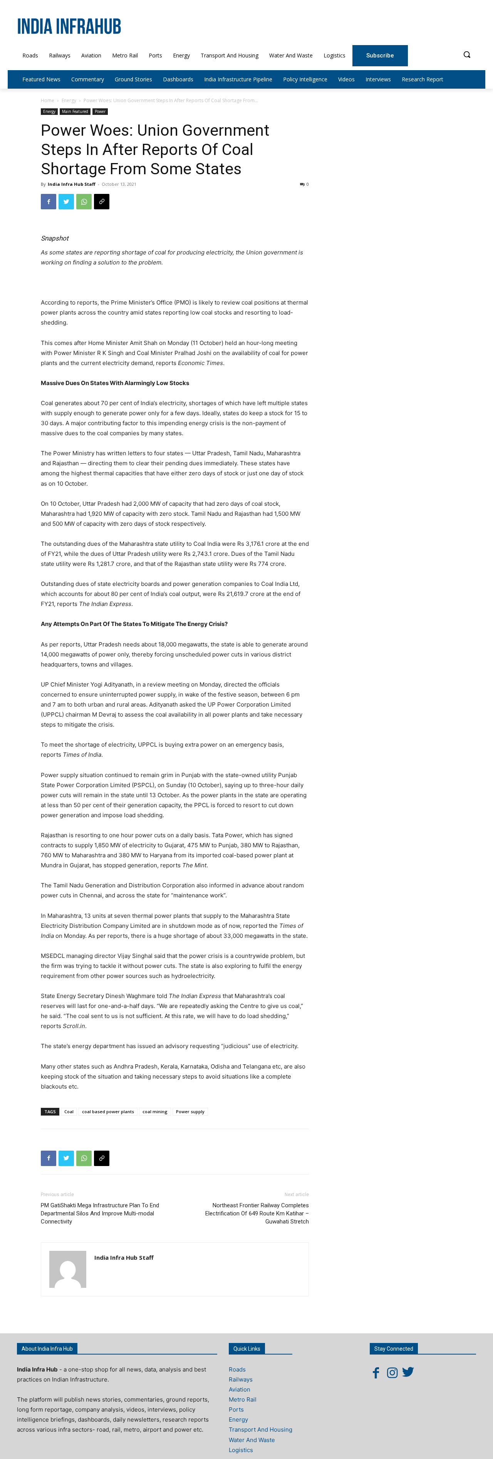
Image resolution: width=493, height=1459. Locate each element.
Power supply (190, 1111)
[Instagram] (392, 1372)
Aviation (239, 1389)
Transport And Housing (260, 1429)
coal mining (155, 1111)
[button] (467, 54)
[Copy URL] (101, 201)
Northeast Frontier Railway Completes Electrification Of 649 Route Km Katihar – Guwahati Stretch (257, 1213)
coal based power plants (108, 1111)
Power (100, 111)
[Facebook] (48, 201)
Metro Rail (243, 1399)
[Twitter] (66, 201)
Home (47, 100)
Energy (69, 100)
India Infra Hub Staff (72, 184)
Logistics (241, 1450)
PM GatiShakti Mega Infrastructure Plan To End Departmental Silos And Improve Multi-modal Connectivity (100, 1213)
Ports (236, 1409)
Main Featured (75, 111)
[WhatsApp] (84, 201)
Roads (237, 1369)
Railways (241, 1379)
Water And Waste (252, 1440)
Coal (69, 1111)
